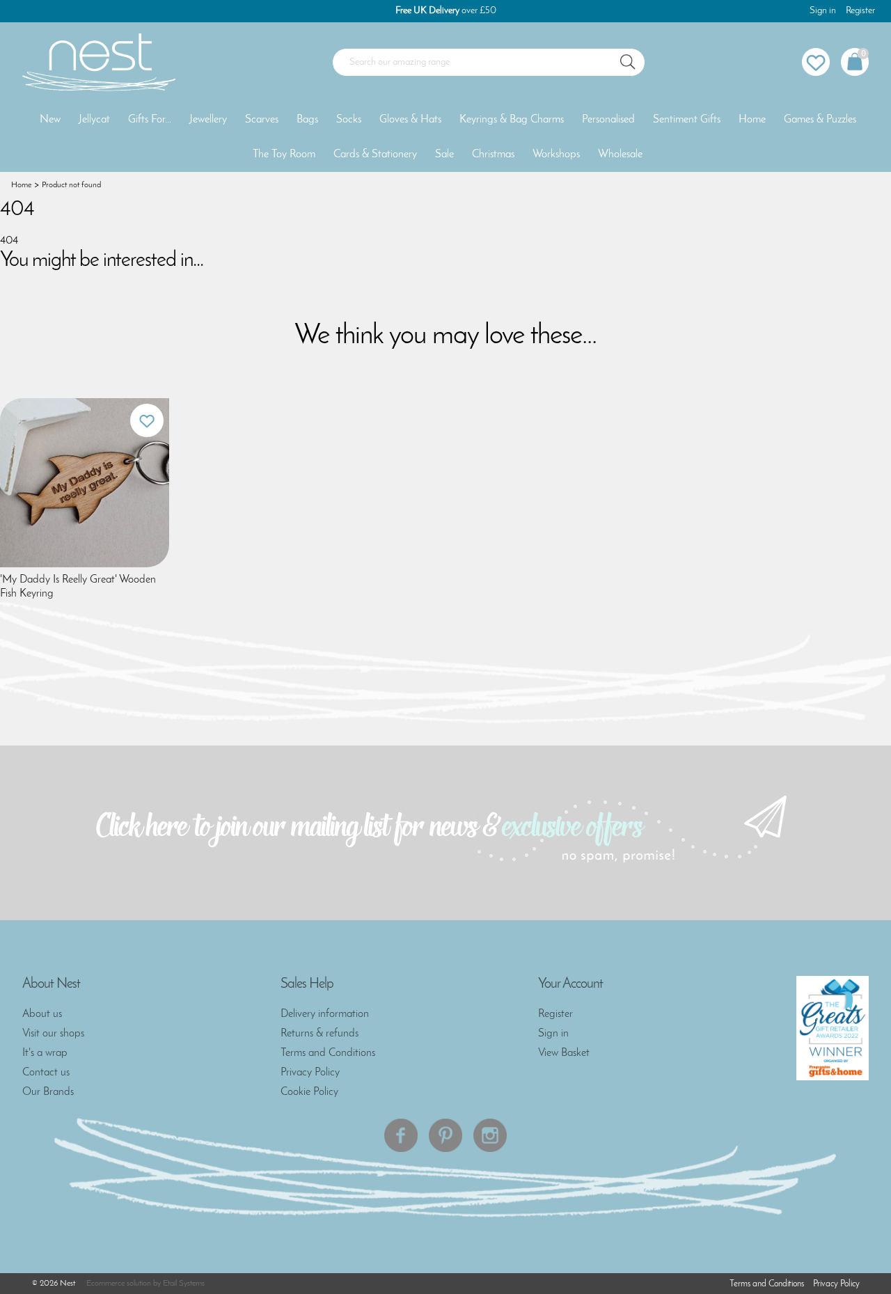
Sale (444, 154)
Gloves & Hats (410, 119)
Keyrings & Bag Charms (511, 119)
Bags (307, 119)
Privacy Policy (310, 1072)
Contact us (46, 1072)
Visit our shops (53, 1033)
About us (42, 1014)
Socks (348, 119)
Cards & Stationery (375, 154)
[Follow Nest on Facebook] (401, 1135)
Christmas (493, 154)
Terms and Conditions (328, 1053)
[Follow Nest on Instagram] (490, 1135)
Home (752, 119)
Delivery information (325, 1014)
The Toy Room (284, 154)
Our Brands (48, 1092)
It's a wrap (45, 1053)
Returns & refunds (319, 1033)
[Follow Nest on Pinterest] (445, 1135)
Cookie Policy (309, 1092)
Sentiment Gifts (686, 119)
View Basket (564, 1053)
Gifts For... (149, 119)
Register (860, 11)
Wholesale (620, 154)
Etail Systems (184, 1283)
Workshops (556, 154)
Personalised (608, 119)
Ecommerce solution (118, 1283)
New (50, 119)
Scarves (261, 119)
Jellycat (94, 119)
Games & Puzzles (820, 119)
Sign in (823, 11)
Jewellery (208, 119)
